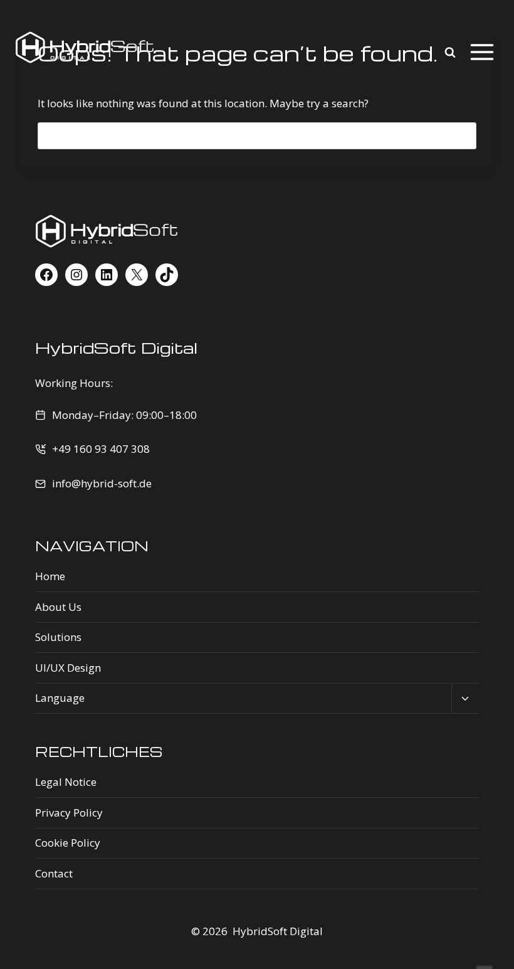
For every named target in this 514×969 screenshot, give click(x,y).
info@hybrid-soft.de (102, 483)
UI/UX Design (68, 667)
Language (60, 698)
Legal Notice (66, 782)
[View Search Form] (453, 52)
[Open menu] (483, 52)
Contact (54, 873)
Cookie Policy (67, 842)
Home (50, 576)
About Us (58, 607)
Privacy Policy (69, 812)
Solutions (58, 637)
